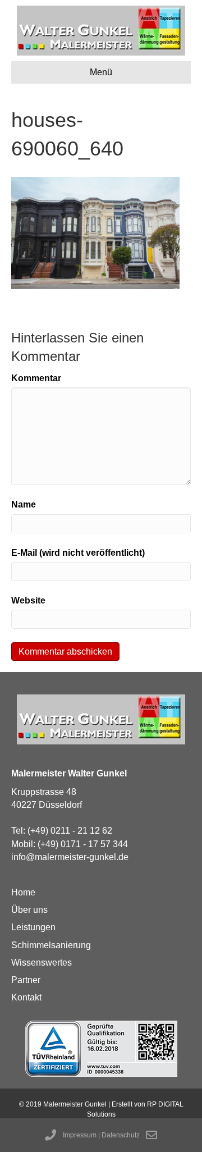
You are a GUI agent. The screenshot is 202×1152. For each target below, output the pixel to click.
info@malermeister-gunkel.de (69, 857)
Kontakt (26, 997)
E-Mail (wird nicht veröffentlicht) (78, 552)
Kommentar (36, 378)
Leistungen (33, 927)
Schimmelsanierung (51, 945)
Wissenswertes (41, 962)
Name (23, 504)
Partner (25, 980)
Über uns (29, 910)
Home (23, 892)
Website (28, 600)
